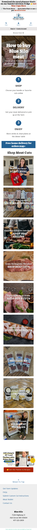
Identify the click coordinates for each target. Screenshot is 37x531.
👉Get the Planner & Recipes (18, 469)
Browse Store (17, 33)
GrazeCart (28, 529)
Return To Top (18, 482)
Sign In (18, 25)
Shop (6, 25)
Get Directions (20, 10)
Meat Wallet (8, 499)
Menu (30, 25)
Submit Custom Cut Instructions (16, 495)
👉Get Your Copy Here (23, 5)
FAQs (5, 492)
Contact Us (7, 503)
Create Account (22, 29)
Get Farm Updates (10, 488)
